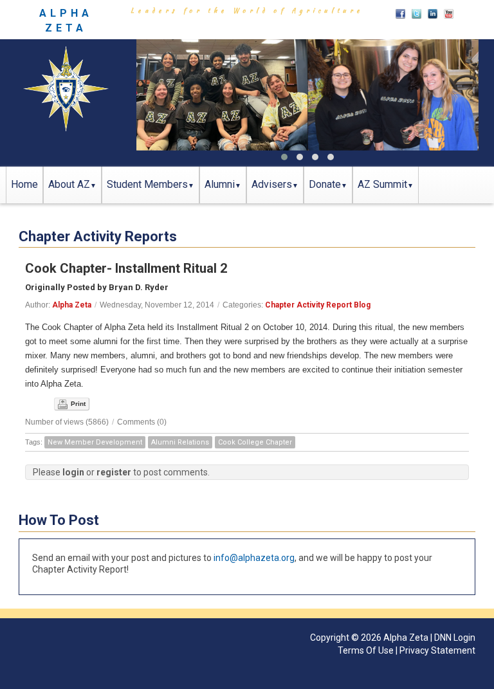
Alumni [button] (220, 184)
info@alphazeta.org (254, 558)
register (113, 472)
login (73, 472)
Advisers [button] (272, 184)
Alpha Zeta (71, 304)
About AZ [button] (69, 184)
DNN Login (454, 637)
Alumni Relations (180, 442)
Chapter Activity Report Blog (317, 304)
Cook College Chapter (255, 442)
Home (24, 184)
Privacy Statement (437, 650)
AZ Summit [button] (382, 184)
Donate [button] (325, 184)
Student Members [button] (147, 184)
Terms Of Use (366, 650)
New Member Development (95, 442)
